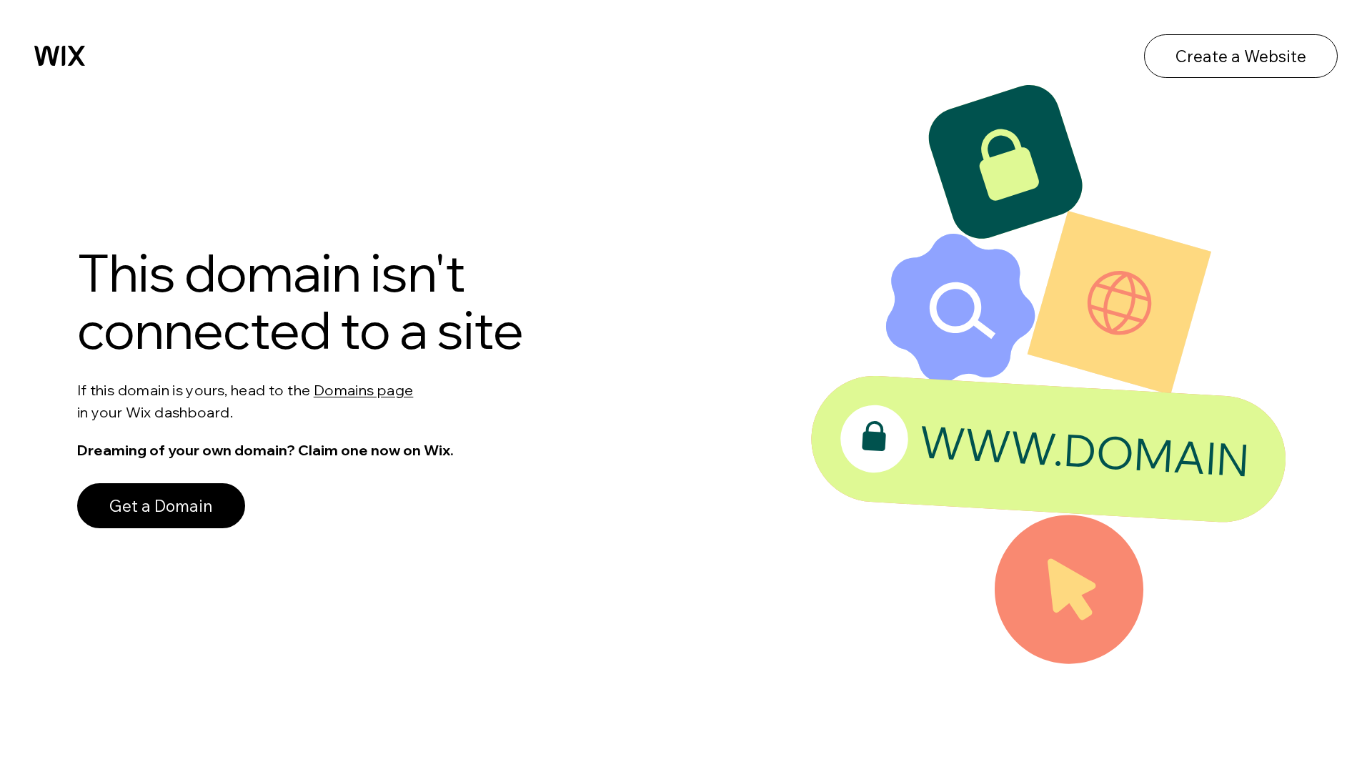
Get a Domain (161, 505)
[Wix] (59, 56)
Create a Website (1240, 56)
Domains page (364, 390)
